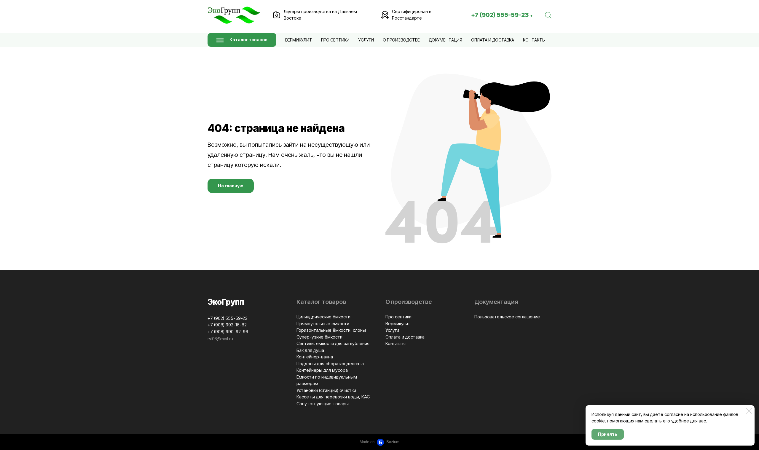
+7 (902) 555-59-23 (502, 14)
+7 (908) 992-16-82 (227, 325)
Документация (445, 39)
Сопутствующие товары (322, 403)
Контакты (534, 39)
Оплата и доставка (492, 39)
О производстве (401, 39)
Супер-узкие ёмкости (319, 337)
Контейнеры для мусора (322, 370)
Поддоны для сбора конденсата (330, 363)
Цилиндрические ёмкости (323, 317)
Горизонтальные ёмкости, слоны (331, 330)
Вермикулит (298, 39)
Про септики (335, 39)
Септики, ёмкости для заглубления (332, 343)
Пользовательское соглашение (507, 317)
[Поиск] (548, 14)
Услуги (366, 39)
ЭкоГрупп (226, 302)
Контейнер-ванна (314, 357)
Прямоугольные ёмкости (322, 323)
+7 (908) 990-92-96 (228, 331)
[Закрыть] (749, 411)
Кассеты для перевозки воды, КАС (333, 397)
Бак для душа (310, 350)
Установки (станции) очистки (326, 390)
